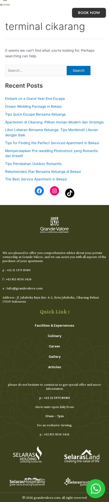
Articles (54, 367)
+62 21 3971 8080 (19, 270)
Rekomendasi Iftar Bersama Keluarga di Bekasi (43, 172)
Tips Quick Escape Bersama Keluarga (35, 114)
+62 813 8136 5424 (18, 279)
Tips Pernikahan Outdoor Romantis (33, 164)
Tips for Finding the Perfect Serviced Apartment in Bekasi (52, 143)
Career (54, 346)
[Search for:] (36, 70)
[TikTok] (69, 193)
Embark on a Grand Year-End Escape (35, 99)
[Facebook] (39, 190)
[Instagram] (54, 190)
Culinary (54, 336)
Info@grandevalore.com (25, 288)
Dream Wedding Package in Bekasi (33, 106)
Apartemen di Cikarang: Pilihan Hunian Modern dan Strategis (54, 122)
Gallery (55, 357)
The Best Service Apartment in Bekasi (36, 179)
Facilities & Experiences (54, 325)
